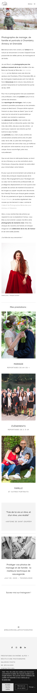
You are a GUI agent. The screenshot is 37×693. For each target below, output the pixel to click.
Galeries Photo (8, 662)
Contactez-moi (8, 668)
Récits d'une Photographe (13, 659)
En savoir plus (6, 679)
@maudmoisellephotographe (18, 630)
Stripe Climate (6, 199)
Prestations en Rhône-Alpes (14, 656)
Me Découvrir (7, 665)
